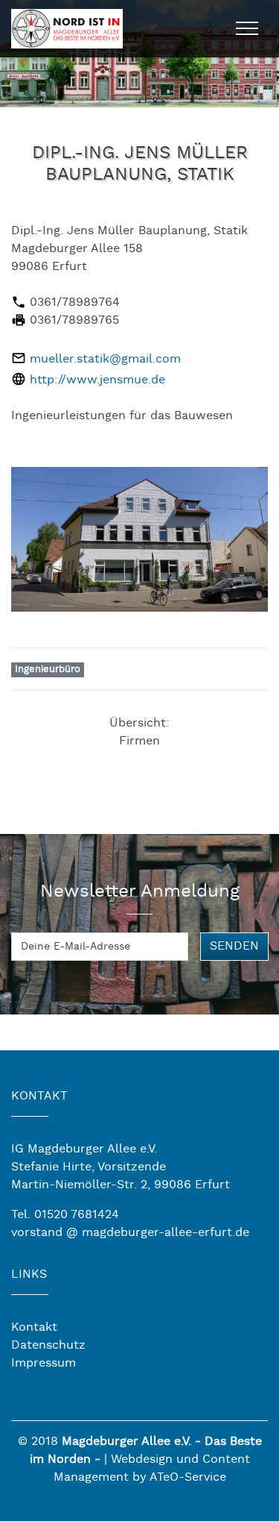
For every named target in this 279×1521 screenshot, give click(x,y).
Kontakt (34, 1327)
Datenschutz (48, 1345)
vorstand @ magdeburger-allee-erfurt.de (130, 1233)
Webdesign (142, 1459)
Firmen (139, 741)
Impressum (43, 1363)
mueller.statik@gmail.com (105, 359)
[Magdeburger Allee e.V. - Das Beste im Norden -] (67, 26)
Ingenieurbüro (47, 669)
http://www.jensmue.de (97, 380)
